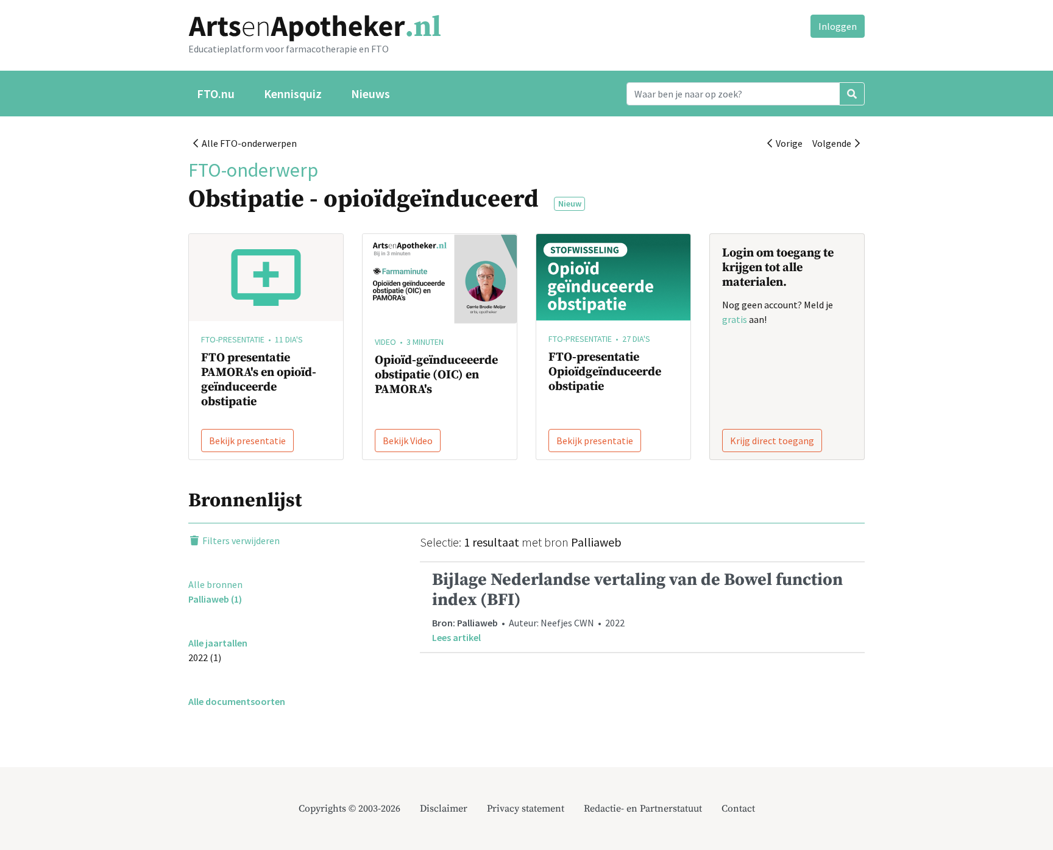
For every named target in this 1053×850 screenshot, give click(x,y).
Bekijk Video (408, 440)
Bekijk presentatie (247, 440)
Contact (738, 808)
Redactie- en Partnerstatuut (643, 808)
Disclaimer (443, 808)
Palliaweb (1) (215, 599)
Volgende (833, 143)
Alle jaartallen (217, 643)
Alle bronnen (215, 584)
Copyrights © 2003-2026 (349, 808)
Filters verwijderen (240, 540)
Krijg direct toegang (772, 440)
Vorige (787, 143)
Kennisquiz (293, 93)
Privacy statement (525, 808)
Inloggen (837, 26)
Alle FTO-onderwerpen (247, 143)
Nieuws (370, 93)
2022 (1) (204, 657)
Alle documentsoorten (236, 701)
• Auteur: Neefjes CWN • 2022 (637, 606)
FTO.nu (216, 93)
